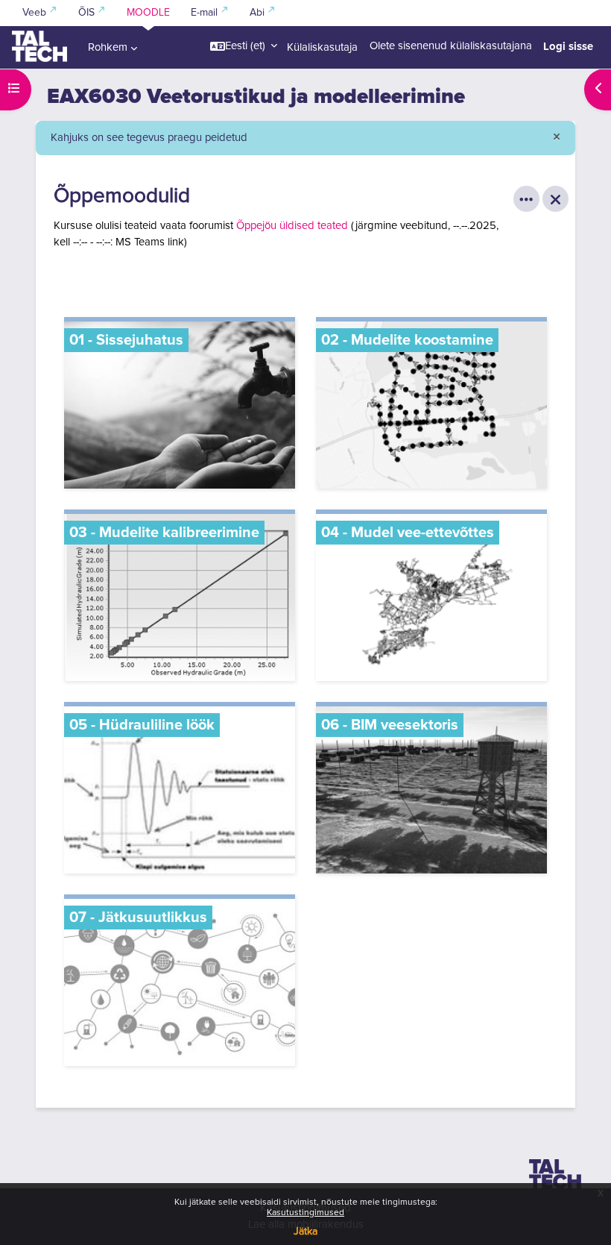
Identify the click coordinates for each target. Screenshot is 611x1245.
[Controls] (526, 199)
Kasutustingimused (305, 1212)
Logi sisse (568, 46)
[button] (243, 46)
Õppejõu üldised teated (292, 225)
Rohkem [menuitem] (107, 47)
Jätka (305, 1231)
